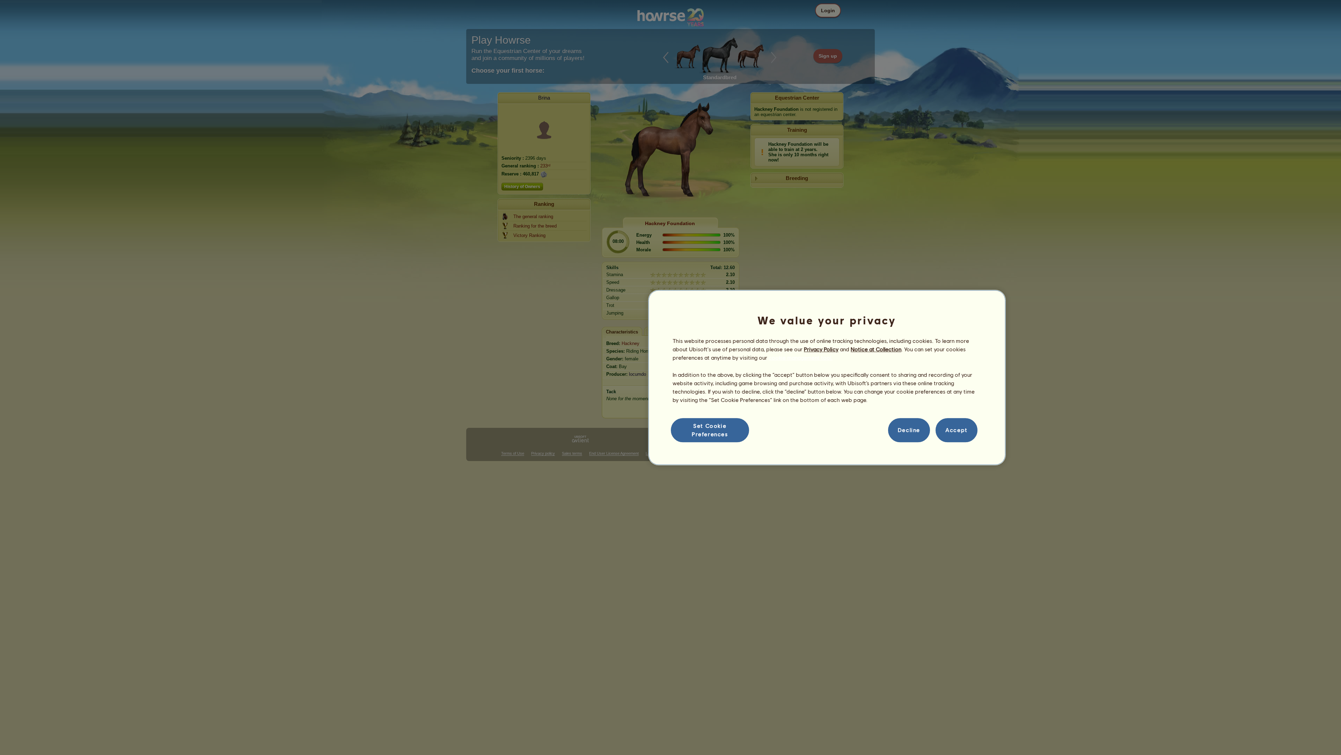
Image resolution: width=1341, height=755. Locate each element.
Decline (909, 430)
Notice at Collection (876, 349)
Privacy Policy (821, 349)
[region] (827, 377)
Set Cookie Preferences (710, 429)
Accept (956, 430)
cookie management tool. (801, 357)
